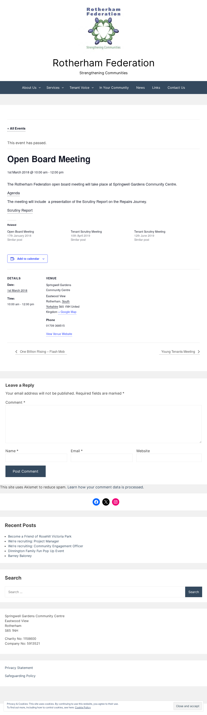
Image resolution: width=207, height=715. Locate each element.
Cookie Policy (83, 707)
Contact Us (176, 88)
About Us (29, 88)
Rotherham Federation (104, 63)
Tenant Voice (79, 88)
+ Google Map (67, 312)
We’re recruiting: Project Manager (33, 541)
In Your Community (114, 88)
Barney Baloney (20, 556)
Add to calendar (28, 259)
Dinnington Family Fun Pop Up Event (36, 551)
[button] (103, 29)
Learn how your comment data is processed (105, 487)
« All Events (16, 128)
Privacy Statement (19, 668)
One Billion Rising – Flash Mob (42, 351)
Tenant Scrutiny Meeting (86, 231)
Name (11, 451)
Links (156, 88)
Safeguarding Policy (20, 676)
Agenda (13, 192)
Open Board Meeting (20, 231)
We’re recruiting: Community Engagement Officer (45, 546)
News (140, 88)
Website (143, 451)
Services (52, 88)
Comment (15, 402)
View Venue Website (59, 334)
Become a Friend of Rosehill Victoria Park (40, 536)
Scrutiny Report (20, 210)
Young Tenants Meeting (178, 351)
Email (77, 451)
